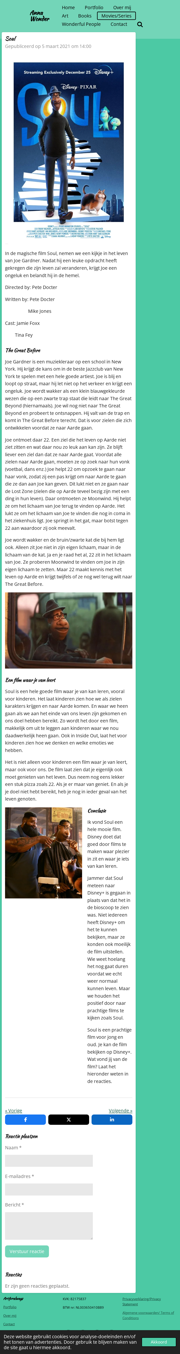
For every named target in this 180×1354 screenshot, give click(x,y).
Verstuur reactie (27, 1251)
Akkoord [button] (159, 1342)
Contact (9, 1324)
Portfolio (9, 1307)
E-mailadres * (19, 1176)
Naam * (13, 1147)
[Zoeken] (140, 24)
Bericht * (14, 1205)
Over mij (9, 1315)
